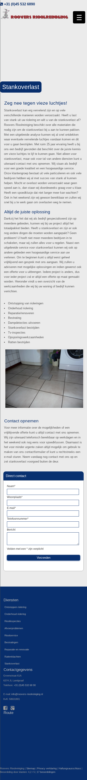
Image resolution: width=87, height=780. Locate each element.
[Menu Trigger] (79, 17)
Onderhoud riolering (15, 614)
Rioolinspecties (12, 621)
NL (82, 9)
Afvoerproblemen (13, 628)
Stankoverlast (11, 663)
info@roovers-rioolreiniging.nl (27, 694)
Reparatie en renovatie (16, 649)
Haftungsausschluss (70, 768)
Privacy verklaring (47, 768)
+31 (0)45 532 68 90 (25, 685)
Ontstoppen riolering (15, 607)
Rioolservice (11, 635)
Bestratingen (11, 642)
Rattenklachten (12, 656)
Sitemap (30, 768)
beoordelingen (46, 772)
